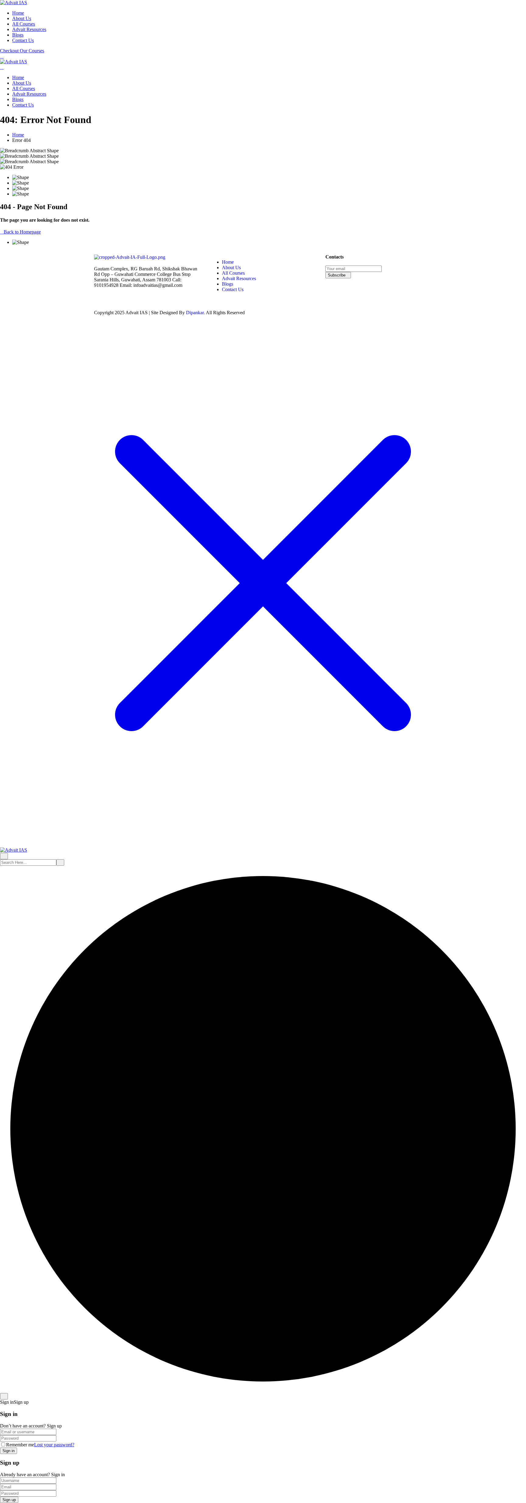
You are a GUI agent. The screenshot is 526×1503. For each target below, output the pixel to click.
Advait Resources (29, 29)
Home (18, 13)
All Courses (23, 23)
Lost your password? (54, 1444)
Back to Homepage (22, 231)
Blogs (17, 34)
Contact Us (23, 40)
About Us (21, 18)
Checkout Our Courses (22, 50)
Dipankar (195, 312)
